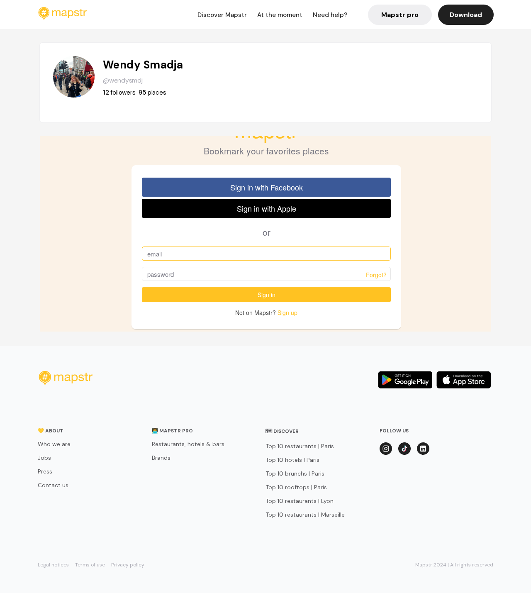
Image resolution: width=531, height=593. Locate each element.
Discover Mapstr (222, 15)
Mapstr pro (400, 14)
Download (466, 14)
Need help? (330, 15)
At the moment (279, 15)
